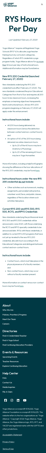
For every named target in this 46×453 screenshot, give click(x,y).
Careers (5, 324)
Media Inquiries (8, 387)
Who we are (7, 310)
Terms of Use (8, 449)
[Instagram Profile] (12, 400)
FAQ (4, 378)
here (37, 170)
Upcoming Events (9, 357)
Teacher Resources (10, 361)
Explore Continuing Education (14, 366)
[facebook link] (5, 400)
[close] (42, 4)
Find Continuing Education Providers (17, 345)
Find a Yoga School (10, 340)
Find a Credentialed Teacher (14, 336)
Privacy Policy (8, 442)
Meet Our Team (9, 319)
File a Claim (7, 392)
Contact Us (7, 382)
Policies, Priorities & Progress (14, 314)
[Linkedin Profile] (18, 400)
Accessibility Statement (12, 434)
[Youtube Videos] (24, 400)
